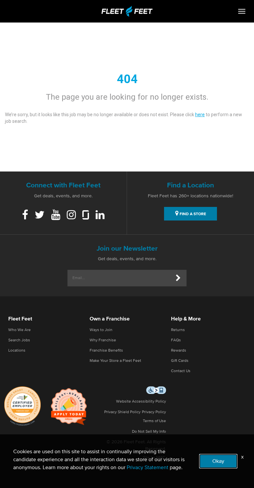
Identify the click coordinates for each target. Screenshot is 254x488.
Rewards (178, 351)
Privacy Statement (147, 467)
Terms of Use (154, 421)
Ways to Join (101, 330)
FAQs (176, 340)
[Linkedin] (100, 215)
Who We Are (19, 330)
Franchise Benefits (106, 351)
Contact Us (180, 371)
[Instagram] (71, 215)
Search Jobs (19, 340)
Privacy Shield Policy (122, 412)
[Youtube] (55, 215)
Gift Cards (180, 361)
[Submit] (178, 278)
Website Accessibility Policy (141, 402)
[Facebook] (25, 215)
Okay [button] (218, 461)
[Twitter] (40, 215)
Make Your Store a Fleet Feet (115, 361)
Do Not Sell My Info (149, 432)
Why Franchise (103, 340)
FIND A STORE (192, 214)
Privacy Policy (154, 412)
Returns (178, 330)
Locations (16, 351)
